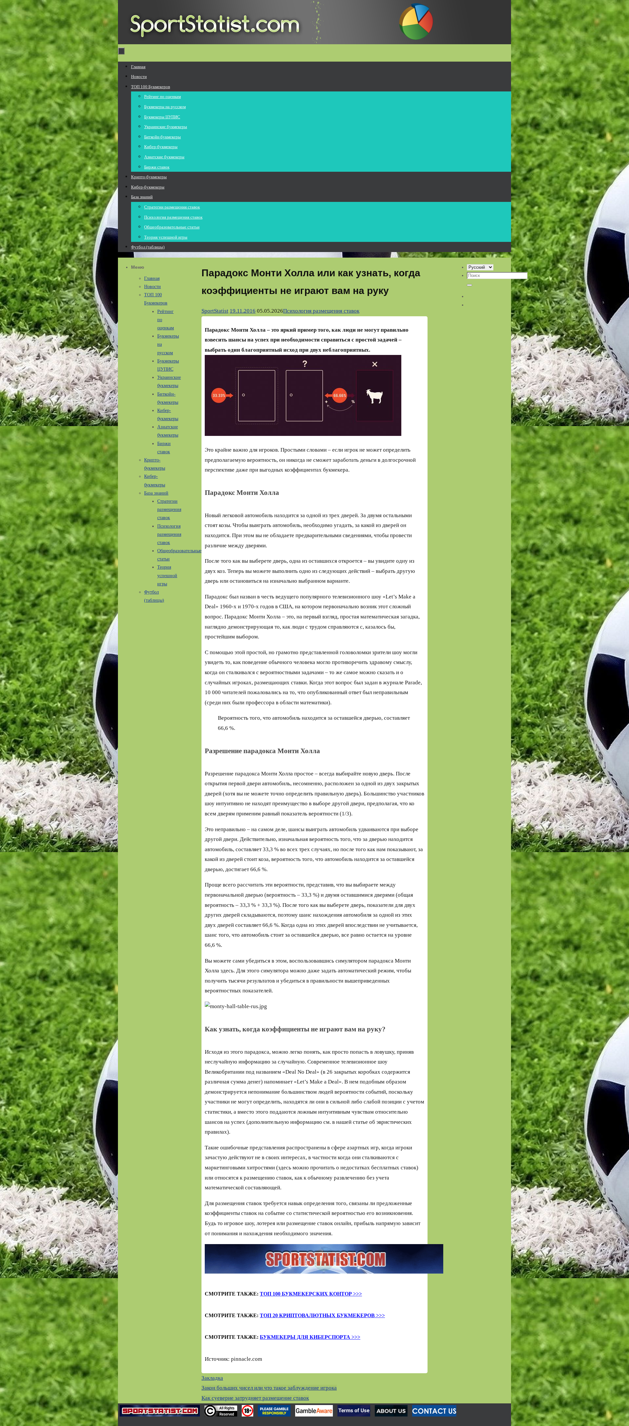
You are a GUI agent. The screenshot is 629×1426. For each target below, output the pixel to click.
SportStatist (214, 311)
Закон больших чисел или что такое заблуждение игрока (269, 1388)
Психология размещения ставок (321, 311)
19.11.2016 (243, 311)
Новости (152, 286)
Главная (152, 278)
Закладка (212, 1378)
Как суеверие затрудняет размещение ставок (255, 1398)
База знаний (156, 493)
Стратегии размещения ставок (169, 509)
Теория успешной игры (167, 575)
